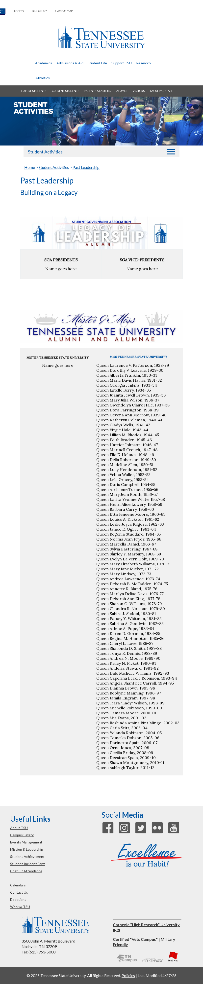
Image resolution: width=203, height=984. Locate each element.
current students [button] (65, 90)
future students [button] (33, 90)
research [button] (143, 63)
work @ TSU (20, 907)
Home (29, 167)
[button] (171, 152)
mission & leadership (26, 849)
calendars (18, 885)
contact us (19, 892)
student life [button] (97, 63)
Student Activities (45, 151)
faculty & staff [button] (161, 90)
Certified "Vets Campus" (135, 939)
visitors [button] (139, 90)
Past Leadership (86, 167)
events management (26, 842)
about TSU (19, 828)
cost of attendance (26, 871)
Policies (128, 975)
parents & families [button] (97, 90)
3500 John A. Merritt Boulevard (48, 941)
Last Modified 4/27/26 (157, 975)
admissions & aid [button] (69, 63)
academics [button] (43, 63)
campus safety (22, 835)
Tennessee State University (101, 37)
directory (39, 10)
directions (18, 899)
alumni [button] (121, 90)
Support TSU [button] (121, 63)
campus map (64, 10)
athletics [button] (42, 78)
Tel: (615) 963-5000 (38, 951)
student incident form (27, 864)
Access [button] (19, 11)
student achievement (27, 856)
